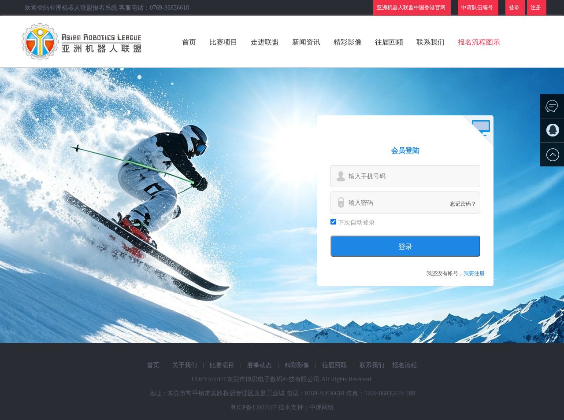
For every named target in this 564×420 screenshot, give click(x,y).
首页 (189, 42)
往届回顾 (389, 42)
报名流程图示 (479, 42)
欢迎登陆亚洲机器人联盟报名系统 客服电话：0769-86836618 (107, 7)
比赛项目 (223, 42)
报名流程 (404, 365)
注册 (536, 7)
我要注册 (474, 273)
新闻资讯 (306, 42)
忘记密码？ (463, 204)
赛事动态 (259, 365)
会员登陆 (405, 150)
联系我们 (430, 42)
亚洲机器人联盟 (82, 41)
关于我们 (184, 365)
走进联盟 (265, 42)
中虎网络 (321, 407)
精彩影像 (348, 42)
